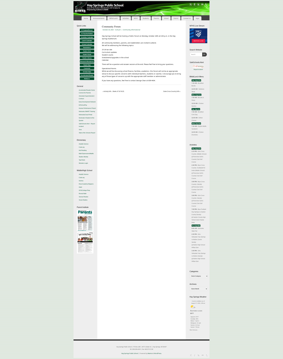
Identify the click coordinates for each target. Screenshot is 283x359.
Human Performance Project (87, 108)
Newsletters (87, 47)
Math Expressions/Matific (86, 153)
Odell (80, 187)
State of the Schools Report (87, 133)
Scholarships (87, 72)
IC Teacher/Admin (87, 33)
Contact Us (187, 18)
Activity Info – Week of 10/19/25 (113, 91)
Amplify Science (83, 144)
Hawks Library (87, 58)
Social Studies (83, 200)
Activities (126, 18)
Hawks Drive (87, 51)
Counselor (87, 68)
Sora (80, 129)
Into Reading (83, 150)
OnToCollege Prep (84, 190)
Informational (135, 30)
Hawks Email (87, 54)
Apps (197, 18)
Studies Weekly (83, 157)
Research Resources (87, 61)
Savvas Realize (83, 197)
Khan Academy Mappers (86, 184)
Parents (156, 18)
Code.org (81, 147)
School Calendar (87, 44)
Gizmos (81, 181)
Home (86, 18)
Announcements (98, 18)
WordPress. (158, 353)
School (166, 18)
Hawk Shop (87, 65)
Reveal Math (82, 193)
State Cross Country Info (171, 91)
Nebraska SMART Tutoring (87, 111)
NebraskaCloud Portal (85, 114)
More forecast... (194, 329)
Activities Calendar (87, 37)
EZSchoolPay (83, 105)
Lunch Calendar (87, 40)
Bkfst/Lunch (113, 18)
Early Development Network (87, 102)
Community (126, 30)
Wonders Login (83, 163)
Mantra (150, 353)
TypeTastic (82, 160)
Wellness (87, 79)
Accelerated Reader (87, 75)
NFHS (136, 18)
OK (203, 54)
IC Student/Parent (87, 30)
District (176, 18)
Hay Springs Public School (129, 353)
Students (146, 18)
